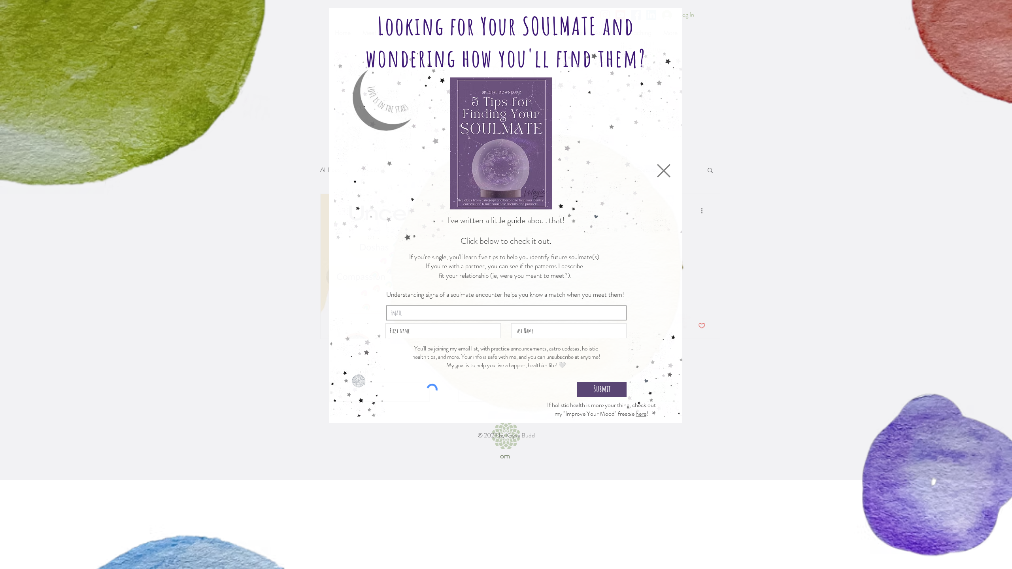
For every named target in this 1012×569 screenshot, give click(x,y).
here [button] (641, 413)
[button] (663, 170)
